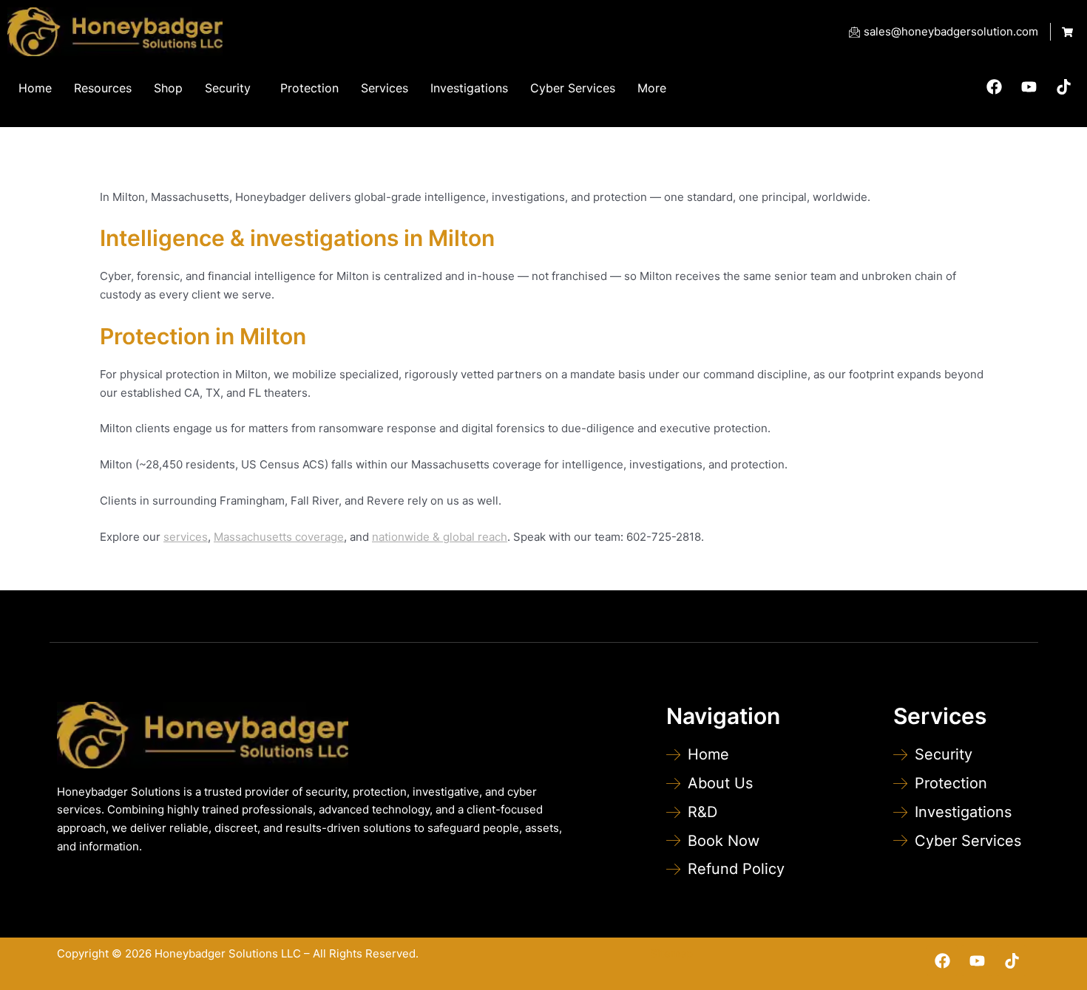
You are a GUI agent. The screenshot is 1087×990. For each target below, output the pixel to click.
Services (384, 88)
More (651, 88)
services (185, 537)
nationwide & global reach (439, 537)
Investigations (469, 88)
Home (35, 88)
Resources (103, 88)
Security (228, 88)
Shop (168, 88)
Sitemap (671, 953)
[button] (231, 88)
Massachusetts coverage (279, 537)
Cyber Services (572, 88)
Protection (309, 88)
